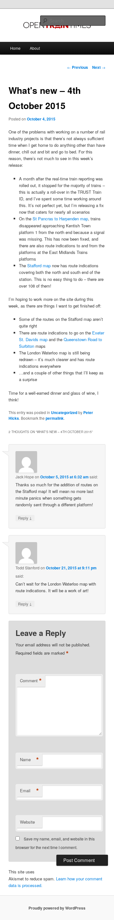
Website (27, 822)
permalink (55, 418)
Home (15, 48)
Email (29, 791)
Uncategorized (64, 412)
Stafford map (39, 265)
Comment (31, 681)
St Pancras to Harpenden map (60, 219)
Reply (25, 518)
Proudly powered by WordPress (57, 908)
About (35, 48)
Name (29, 760)
